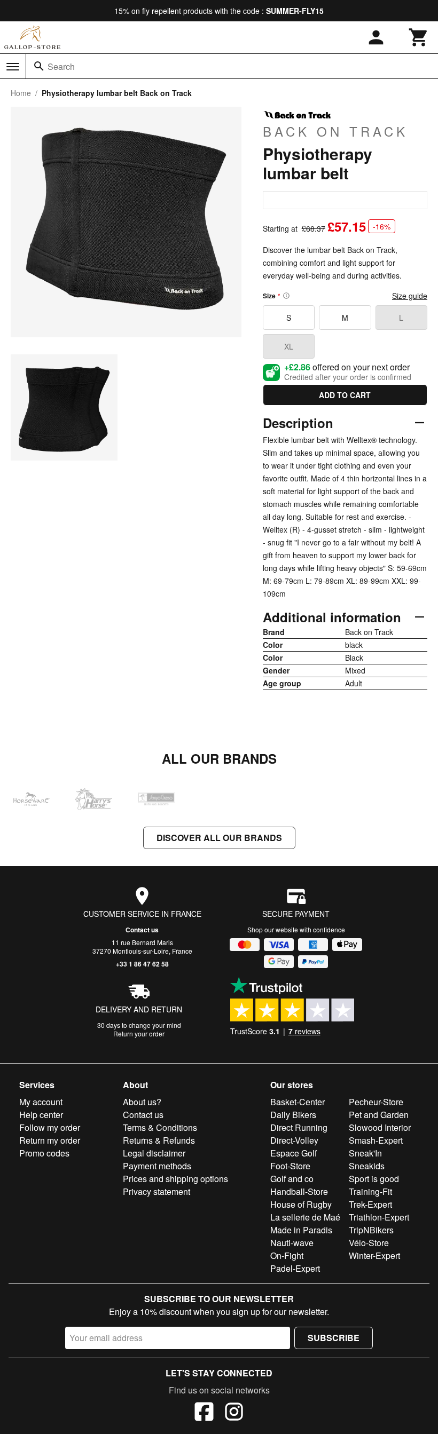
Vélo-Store (369, 1243)
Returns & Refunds (159, 1140)
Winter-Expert (374, 1255)
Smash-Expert (376, 1140)
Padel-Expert (295, 1268)
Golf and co (292, 1178)
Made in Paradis (301, 1230)
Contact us (142, 929)
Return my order (49, 1140)
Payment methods (157, 1166)
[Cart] (418, 37)
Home (21, 93)
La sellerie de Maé (305, 1217)
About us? (142, 1102)
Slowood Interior (380, 1127)
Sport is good (374, 1178)
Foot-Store (290, 1166)
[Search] (39, 66)
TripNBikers (371, 1230)
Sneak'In (365, 1153)
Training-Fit (370, 1191)
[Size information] (286, 295)
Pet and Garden (379, 1114)
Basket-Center (297, 1102)
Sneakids (367, 1166)
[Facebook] (204, 1413)
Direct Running (298, 1127)
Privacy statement (156, 1191)
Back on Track (335, 131)
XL (288, 346)
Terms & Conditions (160, 1127)
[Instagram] (234, 1413)
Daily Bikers (293, 1114)
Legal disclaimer (154, 1153)
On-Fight (286, 1255)
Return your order (139, 1033)
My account (40, 1102)
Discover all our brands (219, 837)
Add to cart (345, 395)
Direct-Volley (294, 1140)
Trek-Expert (370, 1204)
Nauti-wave (292, 1243)
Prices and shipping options (175, 1178)
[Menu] (13, 67)
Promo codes (44, 1153)
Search (61, 66)
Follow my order (49, 1127)
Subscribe (333, 1338)
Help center (41, 1114)
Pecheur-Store (376, 1102)
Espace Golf (293, 1153)
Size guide (409, 295)
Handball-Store (299, 1191)
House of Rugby (301, 1204)
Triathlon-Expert (379, 1217)
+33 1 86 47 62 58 (142, 964)
